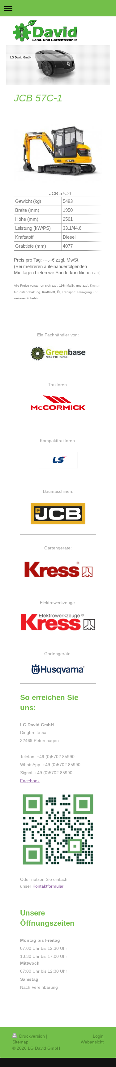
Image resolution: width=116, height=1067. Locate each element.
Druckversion (32, 1036)
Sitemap (20, 1041)
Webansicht (92, 1041)
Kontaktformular (47, 886)
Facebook (30, 780)
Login (98, 1036)
